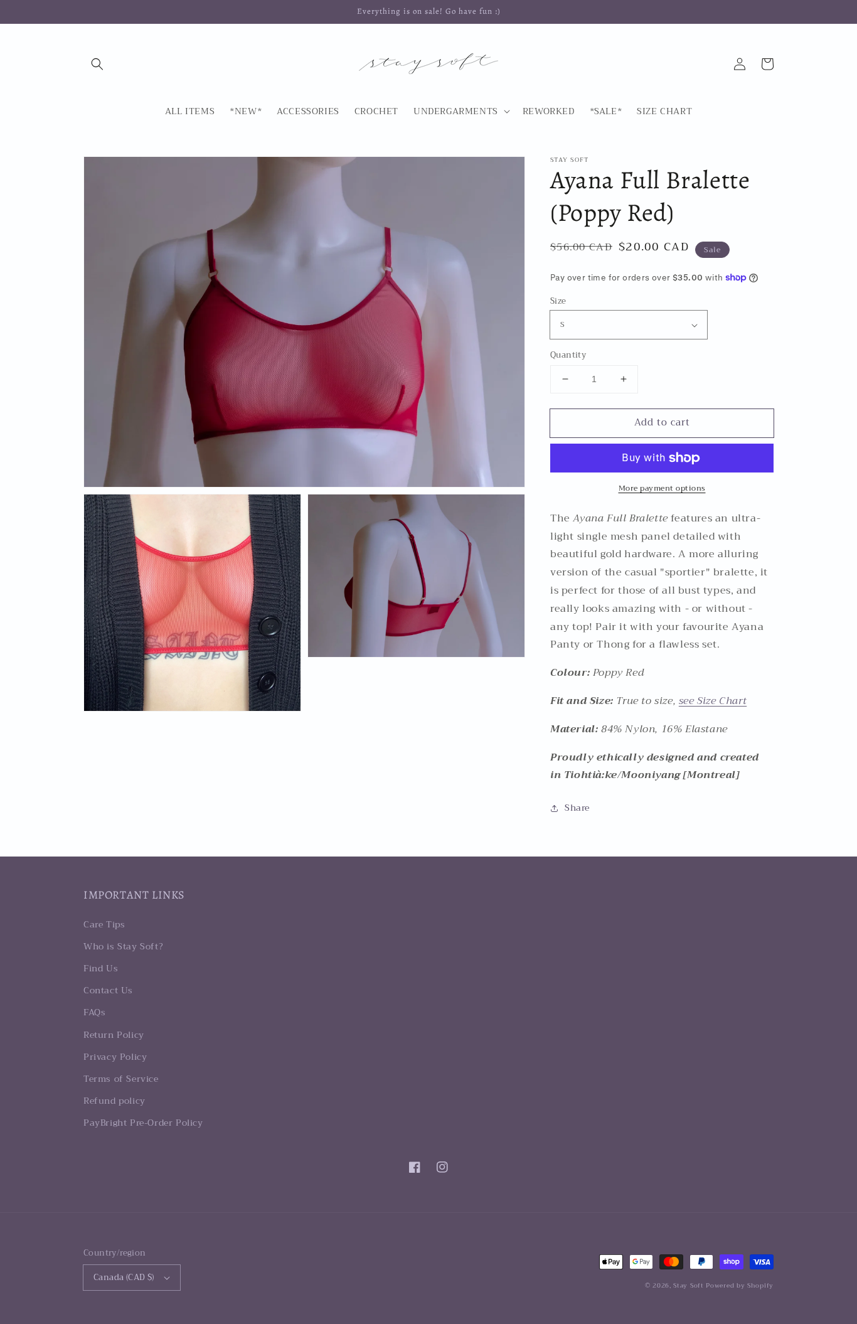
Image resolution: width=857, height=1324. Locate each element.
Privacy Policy (115, 1056)
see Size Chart (713, 701)
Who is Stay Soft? (123, 946)
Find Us (100, 968)
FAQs (94, 1012)
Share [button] (577, 807)
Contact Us (108, 990)
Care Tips (104, 924)
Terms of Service (121, 1078)
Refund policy (114, 1100)
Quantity (568, 355)
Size (558, 301)
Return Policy (113, 1034)
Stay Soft (688, 1285)
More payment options (662, 488)
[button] (97, 64)
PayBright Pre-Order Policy (143, 1122)
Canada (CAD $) (123, 1277)
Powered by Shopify (740, 1285)
